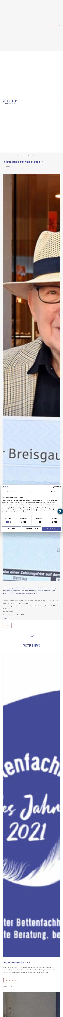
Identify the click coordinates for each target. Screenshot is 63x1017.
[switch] (23, 522)
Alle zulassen (51, 528)
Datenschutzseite (28, 512)
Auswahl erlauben (31, 528)
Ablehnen (11, 528)
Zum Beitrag (6, 618)
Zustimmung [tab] (11, 491)
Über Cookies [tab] (52, 491)
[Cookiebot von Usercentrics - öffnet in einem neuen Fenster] (54, 487)
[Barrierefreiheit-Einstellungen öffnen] (60, 511)
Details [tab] (32, 491)
